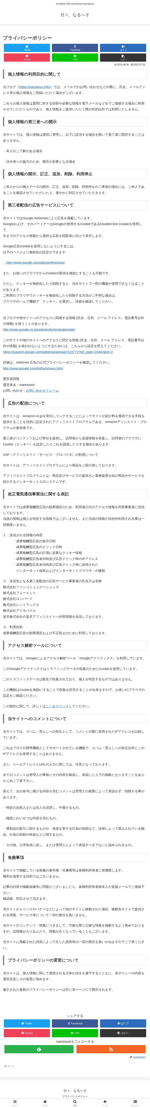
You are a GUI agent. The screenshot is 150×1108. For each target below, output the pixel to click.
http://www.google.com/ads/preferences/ (34, 262)
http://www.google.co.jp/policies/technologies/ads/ (39, 329)
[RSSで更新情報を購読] (111, 1049)
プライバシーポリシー (75, 1096)
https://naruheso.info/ (34, 87)
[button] (123, 57)
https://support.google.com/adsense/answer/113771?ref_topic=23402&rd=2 (58, 352)
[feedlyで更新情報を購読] (39, 1049)
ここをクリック (57, 706)
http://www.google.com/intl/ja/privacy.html (33, 368)
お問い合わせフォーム (42, 390)
